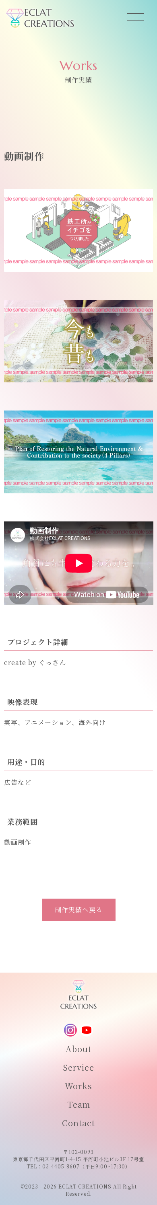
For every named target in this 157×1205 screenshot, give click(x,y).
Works (78, 1086)
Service (78, 1067)
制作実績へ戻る (79, 909)
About (78, 1049)
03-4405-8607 (61, 1166)
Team (78, 1104)
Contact (78, 1123)
